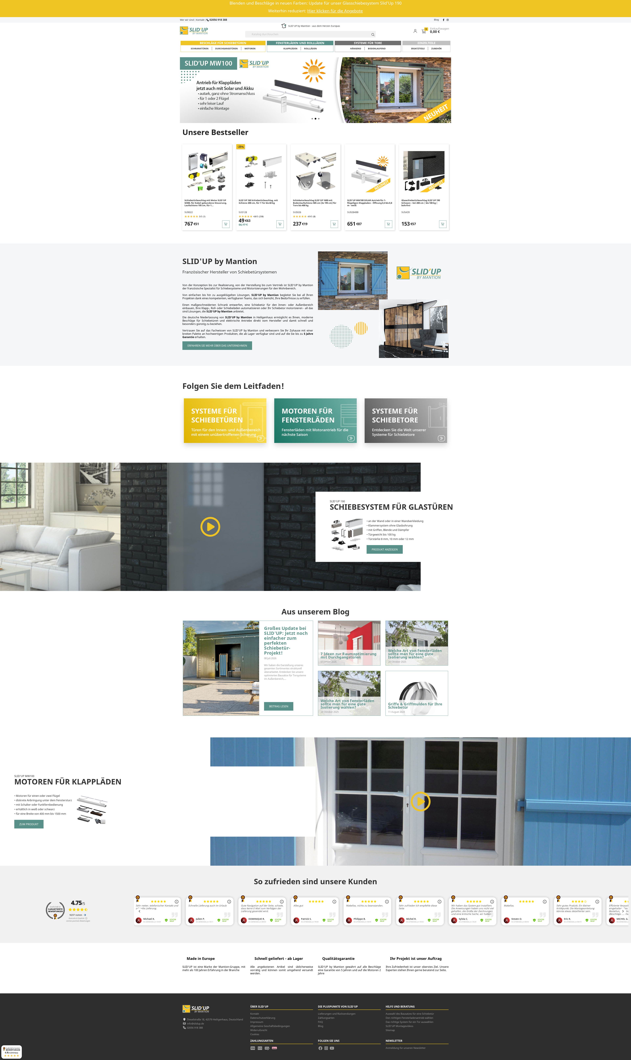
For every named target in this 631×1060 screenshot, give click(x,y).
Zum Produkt (28, 824)
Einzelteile (426, 43)
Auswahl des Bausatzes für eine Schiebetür (410, 1013)
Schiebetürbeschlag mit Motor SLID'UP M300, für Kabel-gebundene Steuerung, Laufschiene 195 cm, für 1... (206, 203)
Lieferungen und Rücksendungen (336, 1013)
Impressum (256, 1021)
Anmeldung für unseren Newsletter (406, 1047)
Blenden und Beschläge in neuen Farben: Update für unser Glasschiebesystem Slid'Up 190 (316, 3)
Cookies (254, 1034)
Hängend (355, 48)
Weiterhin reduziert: (315, 10)
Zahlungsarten (326, 1017)
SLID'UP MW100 (24, 776)
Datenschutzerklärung (262, 1017)
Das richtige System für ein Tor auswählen (409, 1021)
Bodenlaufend (377, 48)
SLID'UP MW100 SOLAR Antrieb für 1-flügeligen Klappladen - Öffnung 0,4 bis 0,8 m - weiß (369, 203)
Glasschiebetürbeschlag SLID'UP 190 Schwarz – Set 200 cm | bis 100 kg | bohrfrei (420, 203)
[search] (372, 34)
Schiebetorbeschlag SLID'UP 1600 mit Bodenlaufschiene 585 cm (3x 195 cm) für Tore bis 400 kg (314, 203)
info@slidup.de (195, 1023)
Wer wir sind (187, 19)
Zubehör (436, 48)
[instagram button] (447, 19)
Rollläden (310, 48)
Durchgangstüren (226, 48)
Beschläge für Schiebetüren (223, 43)
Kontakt (200, 19)
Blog (436, 19)
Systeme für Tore (368, 43)
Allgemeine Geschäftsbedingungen (270, 1026)
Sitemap (390, 1030)
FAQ (320, 1021)
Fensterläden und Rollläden (300, 43)
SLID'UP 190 (337, 501)
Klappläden (290, 48)
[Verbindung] (417, 31)
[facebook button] (444, 19)
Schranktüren (200, 48)
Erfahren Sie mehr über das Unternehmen (217, 345)
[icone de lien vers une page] (253, 1047)
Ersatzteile (418, 48)
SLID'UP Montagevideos (399, 1026)
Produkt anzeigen (385, 549)
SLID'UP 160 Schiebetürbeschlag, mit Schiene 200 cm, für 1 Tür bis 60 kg (258, 201)
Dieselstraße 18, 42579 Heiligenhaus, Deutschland (215, 1019)
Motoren (250, 48)
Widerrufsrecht (258, 1030)
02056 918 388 (218, 20)
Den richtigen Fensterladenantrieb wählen (409, 1017)
